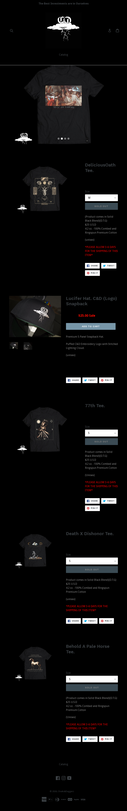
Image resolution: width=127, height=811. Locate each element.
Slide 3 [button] (65, 139)
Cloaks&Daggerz (66, 791)
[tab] (59, 139)
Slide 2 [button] (62, 139)
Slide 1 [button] (59, 139)
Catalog (63, 54)
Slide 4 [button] (68, 139)
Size (87, 191)
